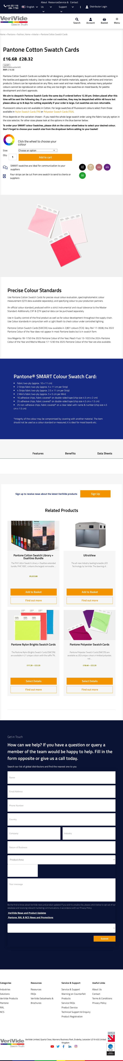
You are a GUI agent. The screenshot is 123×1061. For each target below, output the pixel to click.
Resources (36, 989)
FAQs (33, 994)
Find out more (33, 600)
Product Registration (72, 1016)
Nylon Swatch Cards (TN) (27, 111)
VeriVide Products (9, 998)
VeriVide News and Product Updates (27, 913)
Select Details (33, 681)
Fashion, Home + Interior (28, 34)
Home (2, 34)
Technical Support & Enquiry (76, 1012)
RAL (2, 1007)
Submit (104, 939)
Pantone (11, 34)
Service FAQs (68, 1003)
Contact (96, 994)
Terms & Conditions (102, 998)
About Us (97, 989)
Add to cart (45, 157)
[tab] (38, 454)
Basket (104, 23)
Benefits (70, 453)
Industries (5, 989)
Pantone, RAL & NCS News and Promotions (30, 917)
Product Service (70, 1007)
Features (38, 453)
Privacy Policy (99, 1003)
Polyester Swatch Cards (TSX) (59, 111)
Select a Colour (9, 140)
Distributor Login (98, 6)
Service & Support (64, 4)
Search (76, 23)
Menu (117, 23)
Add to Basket (34, 592)
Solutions (5, 994)
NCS (2, 1012)
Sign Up (95, 494)
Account (90, 23)
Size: (5, 150)
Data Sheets (104, 453)
